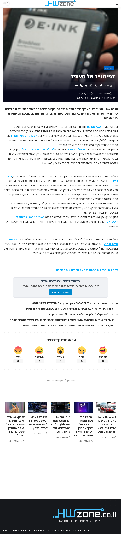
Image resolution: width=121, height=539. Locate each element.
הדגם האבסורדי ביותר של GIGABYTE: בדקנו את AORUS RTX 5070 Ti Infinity (73, 303)
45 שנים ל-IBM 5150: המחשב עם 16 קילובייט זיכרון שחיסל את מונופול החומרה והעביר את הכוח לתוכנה (62, 320)
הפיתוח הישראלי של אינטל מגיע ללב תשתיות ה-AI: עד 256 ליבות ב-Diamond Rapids (70, 308)
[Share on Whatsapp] (91, 85)
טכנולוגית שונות (75, 149)
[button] (115, 3)
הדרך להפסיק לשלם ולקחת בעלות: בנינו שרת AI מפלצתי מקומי (81, 314)
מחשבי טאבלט (95, 126)
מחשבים (108, 68)
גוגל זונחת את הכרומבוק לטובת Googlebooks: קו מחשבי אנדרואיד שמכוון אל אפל (60, 424)
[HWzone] (60, 3)
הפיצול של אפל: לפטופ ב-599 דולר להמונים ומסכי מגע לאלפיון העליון (38, 422)
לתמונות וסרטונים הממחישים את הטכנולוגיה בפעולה (87, 270)
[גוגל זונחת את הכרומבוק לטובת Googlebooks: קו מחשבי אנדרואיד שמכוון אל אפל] (60, 407)
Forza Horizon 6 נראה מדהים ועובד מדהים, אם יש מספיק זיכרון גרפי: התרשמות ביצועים (106, 424)
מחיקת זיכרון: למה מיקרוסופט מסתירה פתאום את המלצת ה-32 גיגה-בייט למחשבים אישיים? (68, 325)
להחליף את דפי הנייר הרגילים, (37, 149)
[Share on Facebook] (101, 85)
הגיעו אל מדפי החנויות (24, 136)
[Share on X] (96, 85)
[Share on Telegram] (86, 85)
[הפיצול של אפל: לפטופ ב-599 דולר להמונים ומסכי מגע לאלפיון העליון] (38, 407)
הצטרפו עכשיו (60, 292)
